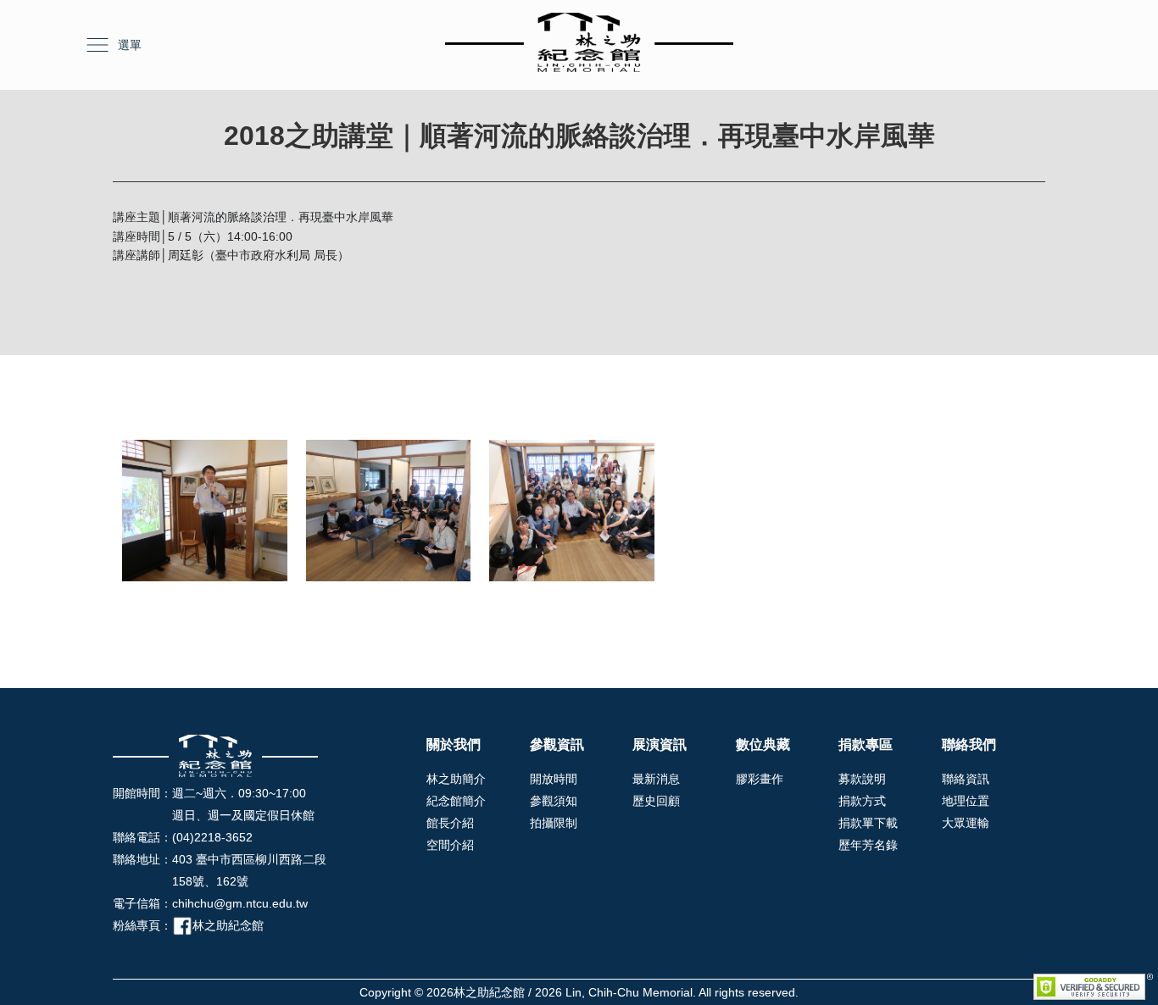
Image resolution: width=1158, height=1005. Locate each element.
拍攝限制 (553, 823)
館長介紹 (450, 823)
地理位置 (965, 801)
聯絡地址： (142, 859)
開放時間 (553, 779)
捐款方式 (862, 801)
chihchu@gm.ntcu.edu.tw (240, 903)
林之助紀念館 (228, 925)
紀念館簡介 (456, 801)
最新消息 (656, 779)
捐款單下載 (868, 823)
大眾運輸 (965, 823)
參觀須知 (553, 801)
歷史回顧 (656, 801)
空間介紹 (450, 845)
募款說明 (862, 779)
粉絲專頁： (142, 925)
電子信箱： (142, 903)
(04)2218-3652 (212, 837)
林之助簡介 (456, 779)
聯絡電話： (142, 837)
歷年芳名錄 (868, 845)
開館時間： (142, 793)
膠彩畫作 (759, 779)
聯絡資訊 (965, 779)
